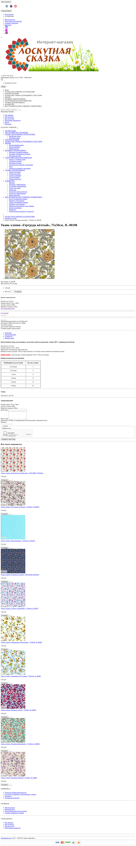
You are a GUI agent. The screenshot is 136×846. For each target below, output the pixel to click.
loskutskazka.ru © (6, 838)
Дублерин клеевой (15, 161)
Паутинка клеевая (15, 163)
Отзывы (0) (8, 336)
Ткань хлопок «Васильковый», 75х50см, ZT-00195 (18, 541)
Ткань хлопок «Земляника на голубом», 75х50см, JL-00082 (21, 676)
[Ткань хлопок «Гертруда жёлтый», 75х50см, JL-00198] (30, 278)
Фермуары (12, 190)
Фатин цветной (14, 195)
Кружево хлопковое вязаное (18, 152)
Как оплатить (9, 117)
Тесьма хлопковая (15, 175)
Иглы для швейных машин (18, 199)
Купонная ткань (14, 138)
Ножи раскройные (15, 208)
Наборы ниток (14, 149)
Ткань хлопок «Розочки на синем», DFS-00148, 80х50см (20, 574)
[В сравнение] (5, 315)
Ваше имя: (4, 410)
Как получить (9, 118)
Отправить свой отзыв (8, 439)
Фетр (11, 166)
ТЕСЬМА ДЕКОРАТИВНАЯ (15, 170)
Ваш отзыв (4, 418)
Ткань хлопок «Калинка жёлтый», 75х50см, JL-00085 (19, 778)
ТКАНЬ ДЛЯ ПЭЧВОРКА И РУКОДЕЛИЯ (20, 134)
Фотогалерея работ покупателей (16, 811)
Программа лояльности (13, 120)
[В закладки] (3, 315)
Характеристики (10, 334)
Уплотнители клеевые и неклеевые (21, 165)
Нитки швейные (14, 147)
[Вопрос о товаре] (1, 315)
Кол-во (7, 291)
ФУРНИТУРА (10, 181)
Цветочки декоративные (17, 193)
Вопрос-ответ (9, 338)
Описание (8, 333)
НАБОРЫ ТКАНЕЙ (12, 140)
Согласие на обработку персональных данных (20, 794)
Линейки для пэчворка (17, 204)
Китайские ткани (15, 136)
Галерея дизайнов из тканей (14, 813)
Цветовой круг (10, 809)
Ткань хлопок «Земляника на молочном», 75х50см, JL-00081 (21, 642)
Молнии (12, 183)
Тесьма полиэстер (15, 179)
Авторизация (9, 16)
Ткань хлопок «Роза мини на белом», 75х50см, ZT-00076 (20, 507)
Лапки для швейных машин (18, 202)
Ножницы (12, 209)
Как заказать (9, 115)
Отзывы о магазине (11, 23)
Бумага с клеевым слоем (17, 159)
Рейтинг (3, 422)
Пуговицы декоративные (17, 186)
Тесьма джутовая (15, 172)
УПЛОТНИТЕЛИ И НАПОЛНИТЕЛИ (18, 158)
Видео (7, 122)
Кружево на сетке (15, 156)
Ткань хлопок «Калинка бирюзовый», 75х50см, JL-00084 (20, 744)
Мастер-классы (10, 19)
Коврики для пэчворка (16, 201)
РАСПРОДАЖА (10, 131)
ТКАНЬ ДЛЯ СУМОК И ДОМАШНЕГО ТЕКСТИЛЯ (23, 141)
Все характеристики (8, 308)
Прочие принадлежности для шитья (21, 211)
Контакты (8, 25)
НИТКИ (8, 143)
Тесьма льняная (14, 177)
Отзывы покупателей (12, 798)
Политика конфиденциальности (16, 792)
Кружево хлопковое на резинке (19, 154)
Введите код (6, 428)
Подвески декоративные (17, 184)
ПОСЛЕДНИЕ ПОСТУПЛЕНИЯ (16, 132)
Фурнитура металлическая (18, 192)
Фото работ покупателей (13, 21)
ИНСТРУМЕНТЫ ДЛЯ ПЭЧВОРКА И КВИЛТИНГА (23, 197)
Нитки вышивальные (16, 145)
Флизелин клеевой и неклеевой (19, 168)
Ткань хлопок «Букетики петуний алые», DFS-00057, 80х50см (22, 473)
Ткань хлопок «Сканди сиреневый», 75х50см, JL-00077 (20, 608)
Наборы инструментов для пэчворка (21, 206)
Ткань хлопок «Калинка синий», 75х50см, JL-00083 (18, 710)
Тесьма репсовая (14, 174)
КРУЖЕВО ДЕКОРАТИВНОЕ (15, 150)
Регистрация (9, 14)
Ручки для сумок (14, 188)
